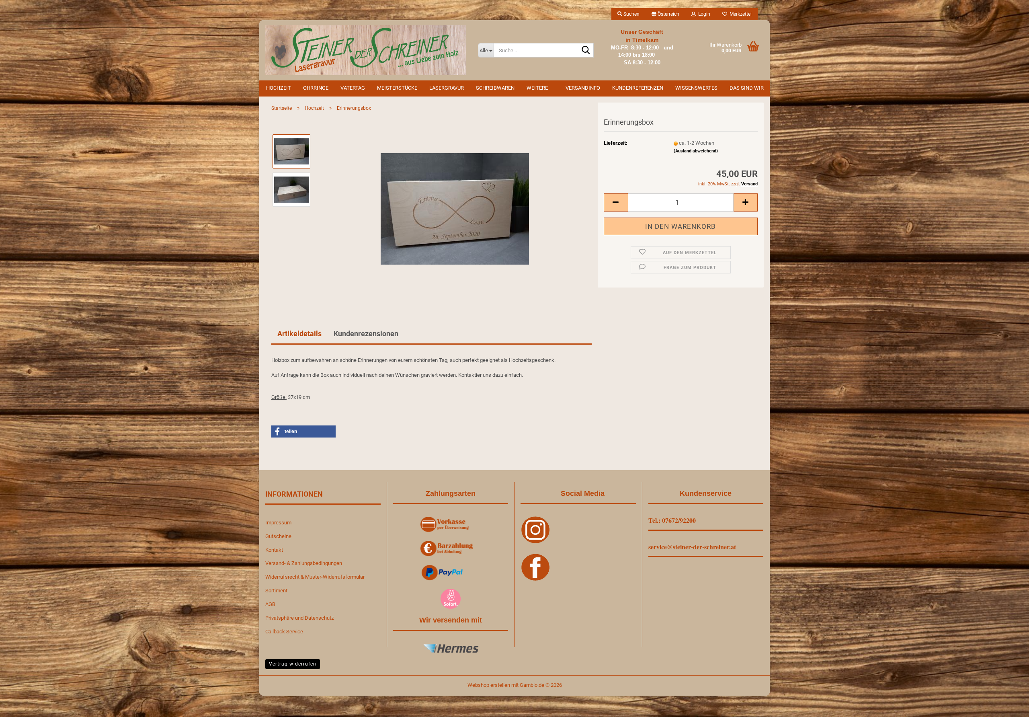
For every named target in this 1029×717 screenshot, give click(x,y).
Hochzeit (278, 88)
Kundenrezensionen (366, 333)
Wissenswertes (696, 88)
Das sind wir (747, 88)
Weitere (537, 88)
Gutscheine (278, 536)
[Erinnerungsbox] (455, 208)
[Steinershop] (365, 50)
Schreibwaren (495, 88)
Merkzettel (739, 14)
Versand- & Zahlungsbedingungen (303, 563)
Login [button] (703, 14)
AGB (270, 604)
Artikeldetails (299, 333)
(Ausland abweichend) (696, 151)
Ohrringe (315, 88)
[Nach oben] (1007, 705)
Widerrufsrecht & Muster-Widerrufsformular (315, 577)
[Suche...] (586, 50)
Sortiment (276, 591)
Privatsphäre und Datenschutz (299, 618)
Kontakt (274, 550)
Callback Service (284, 632)
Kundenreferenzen (637, 88)
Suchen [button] (631, 14)
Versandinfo (583, 88)
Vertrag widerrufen (292, 664)
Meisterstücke (397, 88)
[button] (665, 14)
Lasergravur (446, 88)
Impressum (278, 523)
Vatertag (352, 88)
